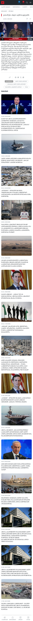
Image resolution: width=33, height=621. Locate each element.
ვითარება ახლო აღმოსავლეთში (16, 84)
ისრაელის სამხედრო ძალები (13, 87)
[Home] (2, 2)
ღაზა (26, 87)
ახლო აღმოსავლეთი (21, 81)
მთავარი (4, 11)
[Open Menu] (30, 2)
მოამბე (11, 11)
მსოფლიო (9, 81)
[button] (6, 7)
